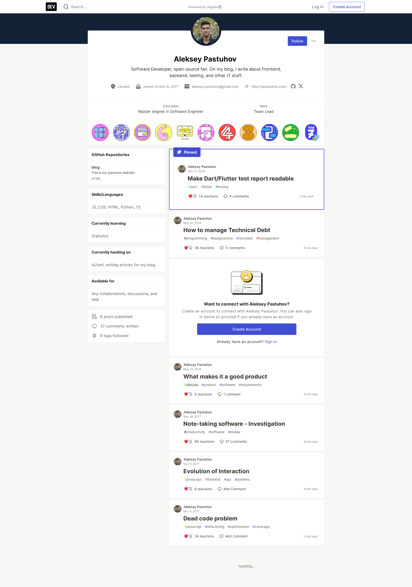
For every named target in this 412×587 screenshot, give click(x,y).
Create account (347, 6)
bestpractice (222, 238)
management (267, 238)
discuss (191, 385)
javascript (192, 479)
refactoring (214, 527)
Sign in (271, 341)
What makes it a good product (225, 376)
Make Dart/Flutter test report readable (241, 178)
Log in (317, 6)
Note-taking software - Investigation (234, 423)
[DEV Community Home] (51, 6)
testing (222, 187)
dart (192, 187)
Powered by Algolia (203, 7)
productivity (194, 432)
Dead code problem (210, 518)
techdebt (244, 238)
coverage (261, 527)
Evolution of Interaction (216, 471)
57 (236, 441)
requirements (250, 385)
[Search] (66, 6)
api (227, 479)
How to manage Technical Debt (226, 230)
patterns (242, 479)
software (227, 385)
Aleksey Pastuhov (202, 167)
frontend (213, 479)
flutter (206, 187)
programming (195, 238)
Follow (297, 41)
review (234, 432)
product (208, 385)
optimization (238, 527)
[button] (100, 132)
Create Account (246, 329)
